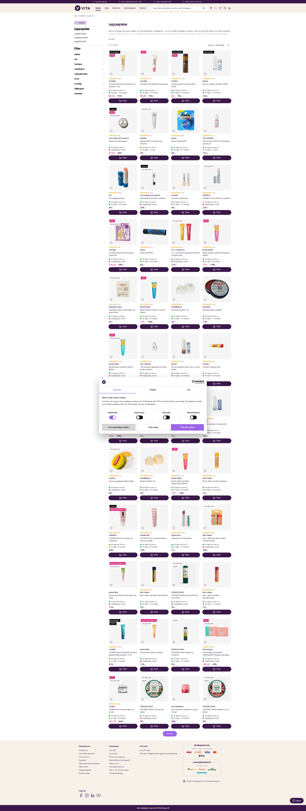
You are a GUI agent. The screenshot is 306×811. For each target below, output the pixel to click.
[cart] (229, 8)
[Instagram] (87, 795)
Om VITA (112, 750)
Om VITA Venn (145, 750)
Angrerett (82, 760)
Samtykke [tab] (117, 390)
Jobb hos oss (114, 763)
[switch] (139, 417)
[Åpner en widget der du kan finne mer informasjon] (297, 801)
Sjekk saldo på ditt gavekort (89, 763)
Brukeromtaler (84, 773)
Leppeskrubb (80, 41)
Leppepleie (90, 16)
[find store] (211, 8)
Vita (75, 16)
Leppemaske (80, 34)
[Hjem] (82, 8)
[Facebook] (81, 795)
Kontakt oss (83, 750)
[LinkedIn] (93, 795)
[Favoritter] (220, 8)
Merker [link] (143, 8)
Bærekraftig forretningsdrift (119, 760)
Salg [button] (107, 8)
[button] (203, 8)
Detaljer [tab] (153, 390)
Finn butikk (113, 754)
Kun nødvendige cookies (118, 427)
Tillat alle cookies (187, 427)
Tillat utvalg (153, 427)
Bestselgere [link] (130, 8)
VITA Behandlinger (116, 773)
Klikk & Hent (83, 767)
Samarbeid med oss (116, 767)
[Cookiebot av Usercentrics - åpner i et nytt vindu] (193, 382)
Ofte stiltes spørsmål (86, 754)
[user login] (215, 8)
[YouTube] (99, 795)
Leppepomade (81, 37)
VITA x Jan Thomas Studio (119, 770)
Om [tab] (188, 390)
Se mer (112, 39)
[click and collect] (225, 8)
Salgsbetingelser (85, 770)
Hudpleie (82, 16)
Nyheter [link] (116, 8)
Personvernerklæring (117, 757)
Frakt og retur (84, 757)
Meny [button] (98, 8)
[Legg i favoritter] (111, 74)
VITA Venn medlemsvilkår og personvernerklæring (158, 754)
